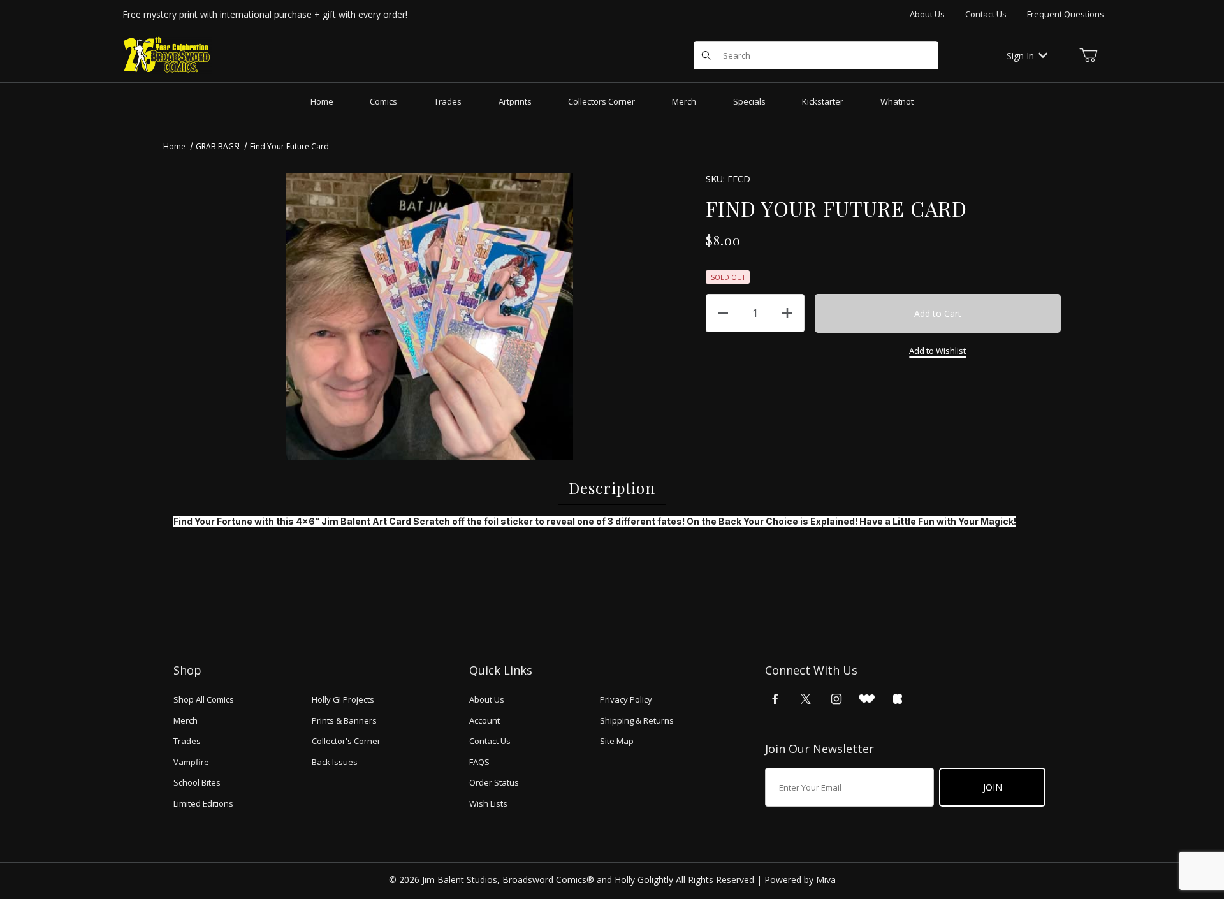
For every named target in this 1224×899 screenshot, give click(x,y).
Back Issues (335, 762)
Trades (187, 741)
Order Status (494, 782)
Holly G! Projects (343, 699)
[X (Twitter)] (806, 699)
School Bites (197, 782)
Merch (185, 720)
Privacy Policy (626, 699)
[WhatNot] (867, 699)
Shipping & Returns (637, 720)
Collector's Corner (346, 741)
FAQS (479, 762)
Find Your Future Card (289, 146)
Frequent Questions (1065, 14)
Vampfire (191, 762)
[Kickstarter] (897, 699)
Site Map (617, 741)
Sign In (1020, 56)
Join (992, 787)
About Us (927, 14)
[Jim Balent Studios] (167, 54)
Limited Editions (203, 803)
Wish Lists (488, 803)
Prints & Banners (344, 720)
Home (174, 146)
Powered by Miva (800, 879)
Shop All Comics (203, 699)
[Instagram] (836, 699)
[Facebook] (775, 699)
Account (484, 720)
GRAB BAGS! (218, 146)
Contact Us (986, 14)
